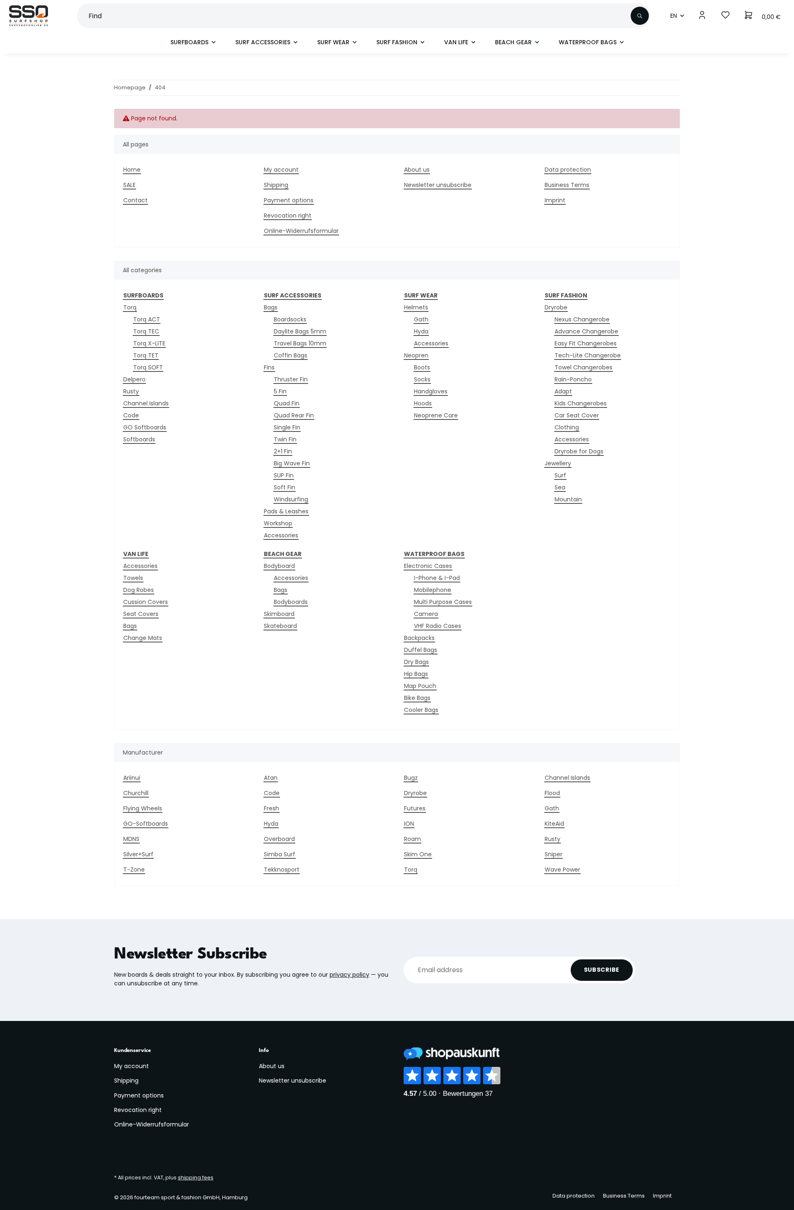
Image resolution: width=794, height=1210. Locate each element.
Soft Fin (284, 487)
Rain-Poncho (573, 379)
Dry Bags (416, 662)
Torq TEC (146, 331)
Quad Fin (286, 403)
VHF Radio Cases (437, 626)
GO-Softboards (145, 823)
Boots (422, 367)
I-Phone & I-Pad (437, 578)
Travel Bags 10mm (300, 343)
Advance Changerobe (586, 331)
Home (132, 169)
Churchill (135, 793)
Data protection (568, 169)
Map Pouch (420, 686)
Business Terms (567, 185)
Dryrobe (556, 307)
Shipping (276, 185)
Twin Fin (285, 439)
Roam (412, 839)
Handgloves (430, 391)
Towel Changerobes (583, 367)
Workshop (278, 523)
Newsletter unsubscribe (437, 185)
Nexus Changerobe (582, 319)
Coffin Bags (290, 355)
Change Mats (142, 638)
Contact (135, 200)
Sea (560, 487)
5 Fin (280, 391)
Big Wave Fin (292, 463)
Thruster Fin (291, 379)
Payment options (288, 200)
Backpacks (419, 638)
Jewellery (558, 463)
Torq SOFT (148, 367)
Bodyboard (279, 566)
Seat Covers (140, 614)
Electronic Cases (428, 566)
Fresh (271, 808)
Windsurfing (291, 499)
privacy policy (349, 974)
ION (409, 823)
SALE (129, 185)
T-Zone (134, 869)
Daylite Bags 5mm (300, 331)
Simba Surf (279, 854)
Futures (415, 808)
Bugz (411, 778)
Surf (560, 475)
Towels (133, 578)
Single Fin (287, 427)
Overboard (279, 839)
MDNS (131, 839)
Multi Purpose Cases (443, 602)
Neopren (416, 355)
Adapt (563, 391)
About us (417, 169)
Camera (426, 614)
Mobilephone (432, 590)
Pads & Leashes (286, 511)
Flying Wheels (142, 808)
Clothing (567, 427)
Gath (421, 319)
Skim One (418, 854)
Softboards (139, 439)
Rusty (131, 391)
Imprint (555, 200)
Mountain (568, 499)
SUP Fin (284, 475)
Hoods (423, 403)
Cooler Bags (421, 710)
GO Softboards (144, 427)
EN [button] (673, 16)
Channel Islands (146, 403)
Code (131, 415)
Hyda (421, 331)
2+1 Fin (283, 451)
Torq (129, 307)
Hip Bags (416, 674)
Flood (552, 793)
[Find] (640, 16)
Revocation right (287, 215)
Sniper (553, 854)
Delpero (134, 379)
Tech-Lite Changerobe (588, 355)
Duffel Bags (420, 650)
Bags (270, 307)
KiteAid (554, 823)
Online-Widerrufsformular (301, 231)
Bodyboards (291, 602)
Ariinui (131, 778)
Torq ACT (146, 319)
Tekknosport (281, 869)
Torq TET (145, 355)
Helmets (416, 307)
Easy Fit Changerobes (586, 343)
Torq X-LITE (149, 343)
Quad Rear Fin (294, 415)
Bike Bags (417, 698)
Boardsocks (290, 319)
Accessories (281, 535)
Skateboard (280, 626)
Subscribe (601, 970)
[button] (702, 15)
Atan (270, 778)
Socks (422, 379)
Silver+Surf (138, 854)
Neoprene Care (436, 415)
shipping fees (195, 1177)
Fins (269, 367)
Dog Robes (138, 590)
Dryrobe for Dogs (579, 451)
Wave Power (562, 869)
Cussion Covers (145, 602)
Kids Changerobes (581, 403)
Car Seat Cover (577, 415)
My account (281, 169)
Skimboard (279, 614)
